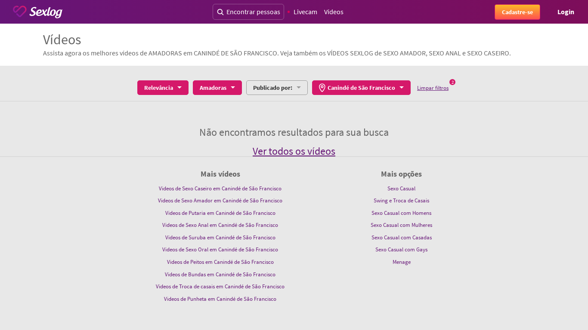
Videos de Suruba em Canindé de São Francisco (220, 237)
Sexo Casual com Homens (401, 213)
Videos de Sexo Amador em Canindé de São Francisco (220, 200)
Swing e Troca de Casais (401, 200)
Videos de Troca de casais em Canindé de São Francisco (220, 286)
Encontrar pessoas (253, 11)
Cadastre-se (517, 12)
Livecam (305, 11)
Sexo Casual (401, 188)
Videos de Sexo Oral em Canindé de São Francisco (220, 249)
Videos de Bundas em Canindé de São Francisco (220, 274)
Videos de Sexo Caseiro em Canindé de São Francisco (220, 188)
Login (565, 11)
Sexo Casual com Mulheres (401, 225)
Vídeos (334, 11)
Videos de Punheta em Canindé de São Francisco (220, 298)
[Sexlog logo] (37, 12)
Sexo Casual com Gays (401, 249)
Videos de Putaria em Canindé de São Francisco (220, 213)
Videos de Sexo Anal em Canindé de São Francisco (220, 225)
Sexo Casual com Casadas (401, 237)
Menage (402, 262)
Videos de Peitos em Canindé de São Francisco (220, 262)
